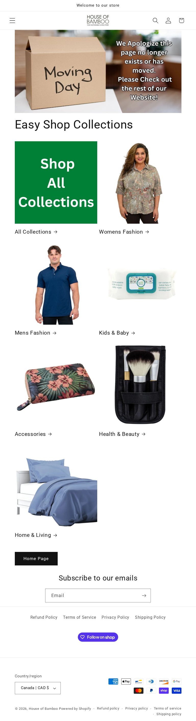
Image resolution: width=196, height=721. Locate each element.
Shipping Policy (150, 617)
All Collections (33, 232)
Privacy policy (136, 708)
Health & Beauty (119, 434)
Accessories (30, 434)
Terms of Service (79, 617)
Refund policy (108, 708)
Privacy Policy (115, 617)
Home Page (36, 558)
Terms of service (167, 708)
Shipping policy (168, 714)
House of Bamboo (43, 709)
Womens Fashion (121, 232)
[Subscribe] (144, 595)
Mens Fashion (33, 333)
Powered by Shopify (75, 709)
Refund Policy (44, 617)
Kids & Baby (114, 333)
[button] (12, 20)
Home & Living (33, 535)
